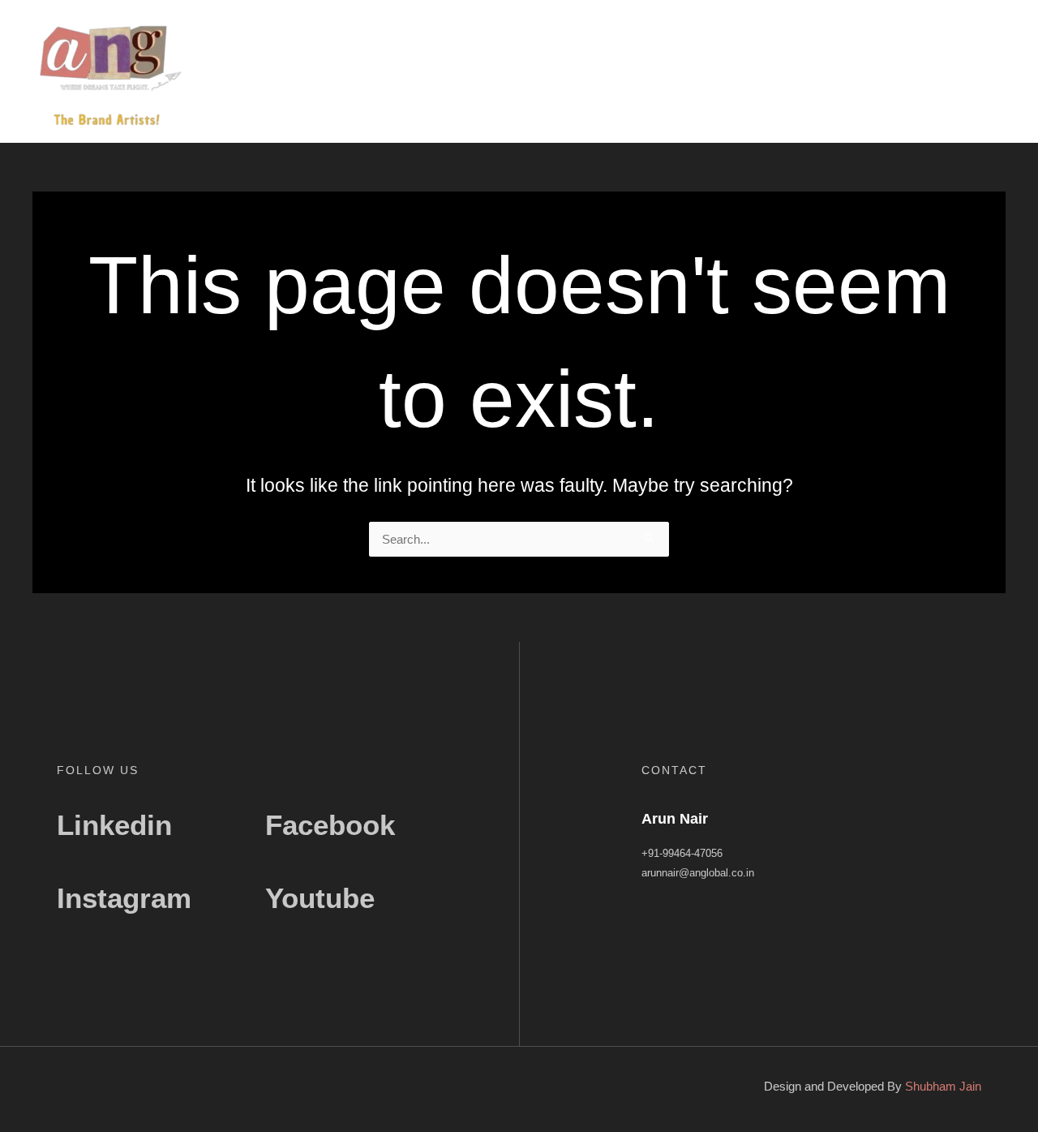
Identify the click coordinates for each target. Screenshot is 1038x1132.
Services (840, 75)
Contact (976, 75)
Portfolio (910, 75)
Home (722, 75)
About (777, 75)
